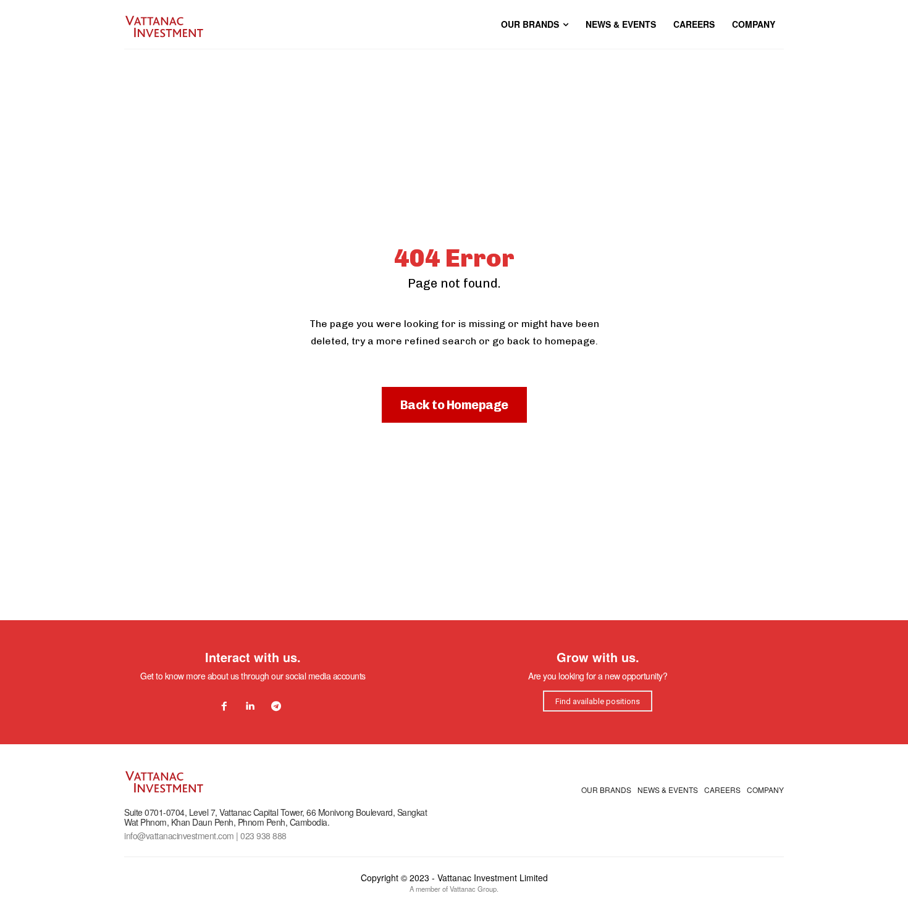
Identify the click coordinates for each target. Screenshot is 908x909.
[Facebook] (224, 706)
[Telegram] (276, 706)
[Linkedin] (250, 706)
